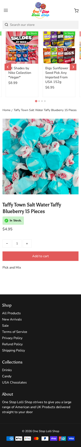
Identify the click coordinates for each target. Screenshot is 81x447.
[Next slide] (73, 67)
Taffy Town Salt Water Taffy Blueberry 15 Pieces (45, 110)
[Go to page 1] (36, 101)
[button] (76, 10)
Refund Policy (12, 344)
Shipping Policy (13, 350)
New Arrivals (12, 319)
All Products (11, 313)
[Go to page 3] (42, 101)
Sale (5, 325)
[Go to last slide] (8, 67)
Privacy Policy (12, 338)
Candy (6, 376)
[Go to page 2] (39, 101)
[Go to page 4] (45, 101)
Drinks (7, 370)
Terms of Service (14, 332)
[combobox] (40, 25)
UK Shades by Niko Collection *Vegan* (19, 73)
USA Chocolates (14, 382)
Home (6, 110)
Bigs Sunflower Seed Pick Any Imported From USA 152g (56, 75)
